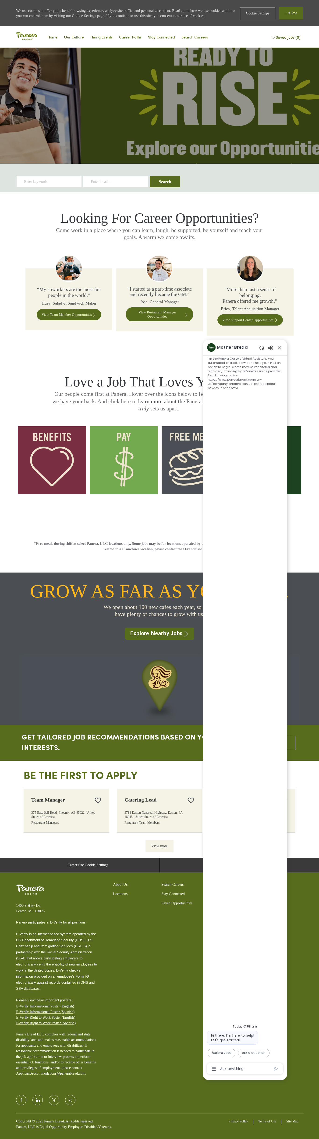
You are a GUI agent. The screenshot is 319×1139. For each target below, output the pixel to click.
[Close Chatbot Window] (279, 347)
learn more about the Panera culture (178, 401)
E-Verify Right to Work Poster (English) (45, 1017)
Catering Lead (140, 800)
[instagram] (70, 1100)
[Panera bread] (26, 36)
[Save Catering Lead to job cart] (191, 800)
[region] (245, 708)
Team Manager (48, 800)
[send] (276, 1069)
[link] (68, 295)
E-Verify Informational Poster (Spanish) (45, 1012)
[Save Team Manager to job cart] (98, 800)
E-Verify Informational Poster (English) (45, 1006)
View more (159, 846)
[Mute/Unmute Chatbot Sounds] (270, 347)
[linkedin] (37, 1100)
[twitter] (54, 1100)
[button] (258, 13)
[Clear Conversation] (261, 347)
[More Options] (214, 1069)
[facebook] (21, 1100)
